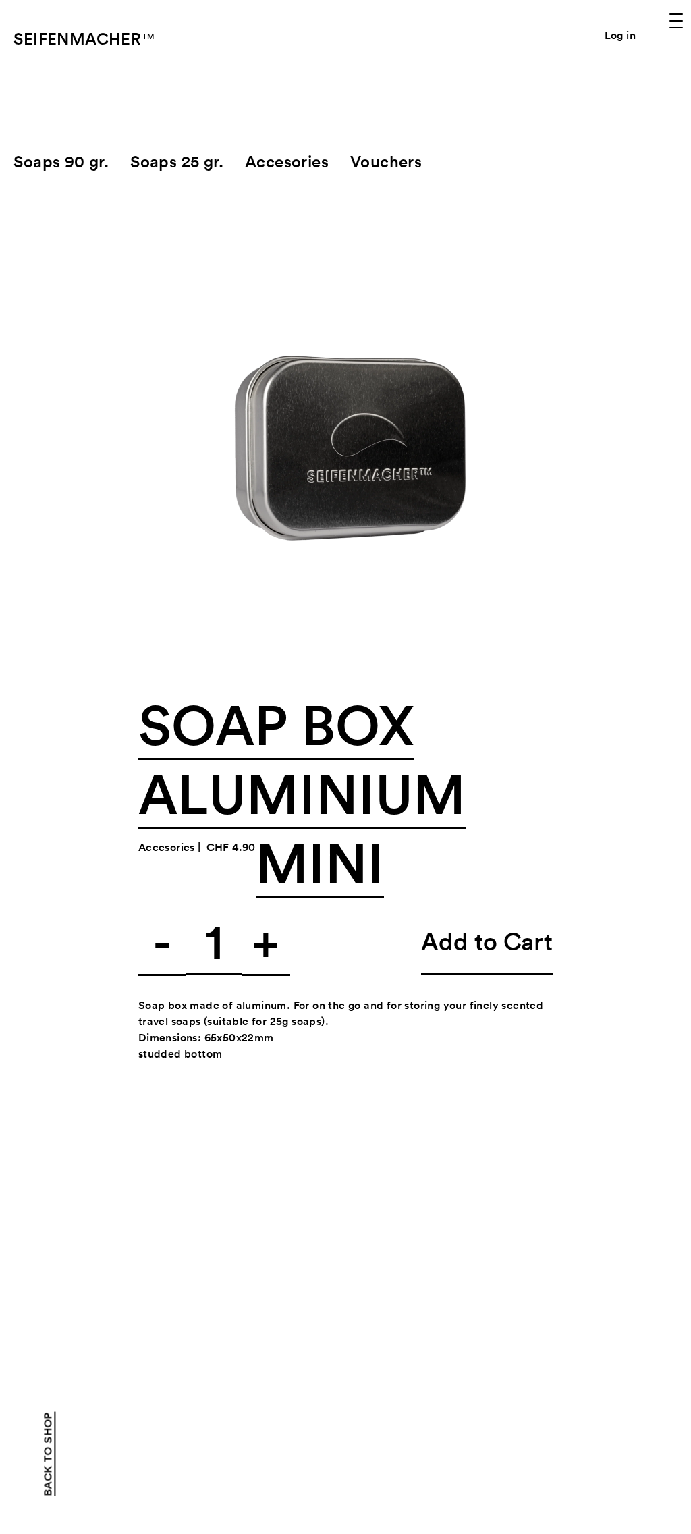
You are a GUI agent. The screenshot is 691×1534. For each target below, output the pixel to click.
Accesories (287, 161)
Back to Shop (48, 1454)
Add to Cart (487, 941)
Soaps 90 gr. (61, 161)
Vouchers (386, 161)
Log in (620, 35)
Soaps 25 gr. (176, 161)
